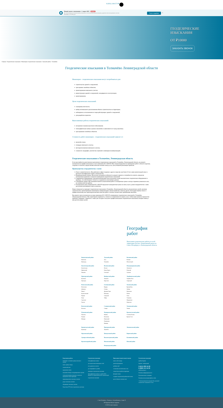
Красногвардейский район (88, 341)
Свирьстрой (129, 280)
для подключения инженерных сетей (96, 363)
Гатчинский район (109, 284)
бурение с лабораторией (144, 363)
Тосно (128, 295)
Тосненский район (132, 284)
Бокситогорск (84, 268)
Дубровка (83, 289)
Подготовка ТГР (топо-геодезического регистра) (73, 387)
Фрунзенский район (86, 333)
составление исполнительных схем (120, 368)
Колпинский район (132, 257)
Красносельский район (133, 312)
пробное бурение (142, 360)
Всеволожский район (87, 284)
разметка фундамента (118, 363)
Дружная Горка (107, 291)
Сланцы (105, 308)
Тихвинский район (132, 306)
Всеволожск (84, 287)
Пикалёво (83, 272)
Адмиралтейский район (88, 337)
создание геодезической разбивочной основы (123, 376)
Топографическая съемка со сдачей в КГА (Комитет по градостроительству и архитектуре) (98, 374)
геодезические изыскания (93, 377)
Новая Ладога (107, 270)
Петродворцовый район (133, 265)
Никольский (106, 319)
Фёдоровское (129, 300)
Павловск (83, 314)
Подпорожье (106, 321)
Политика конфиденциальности (145, 372)
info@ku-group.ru (142, 370)
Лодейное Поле (130, 278)
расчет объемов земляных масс (120, 379)
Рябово (128, 293)
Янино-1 (83, 291)
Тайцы (105, 297)
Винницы (106, 323)
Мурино (83, 295)
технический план (66, 367)
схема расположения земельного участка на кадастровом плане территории (72, 376)
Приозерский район (86, 276)
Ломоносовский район (133, 327)
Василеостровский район (111, 337)
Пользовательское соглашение (145, 375)
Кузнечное (83, 278)
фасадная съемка (117, 374)
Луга (105, 259)
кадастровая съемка (67, 370)
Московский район (109, 341)
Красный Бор (129, 287)
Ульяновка (129, 297)
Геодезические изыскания (94, 358)
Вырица (105, 287)
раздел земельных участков (69, 381)
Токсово (83, 302)
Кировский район (132, 333)
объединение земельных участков (70, 384)
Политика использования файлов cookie (147, 378)
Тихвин (128, 308)
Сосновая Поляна (130, 314)
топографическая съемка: (93, 360)
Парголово (106, 280)
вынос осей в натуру (117, 360)
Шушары (83, 319)
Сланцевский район (109, 306)
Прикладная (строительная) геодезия (122, 358)
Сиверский (106, 295)
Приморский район (109, 327)
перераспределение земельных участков (71, 379)
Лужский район (108, 257)
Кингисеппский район (87, 257)
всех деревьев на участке (93, 366)
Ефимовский (84, 270)
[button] (121, 4)
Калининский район (132, 337)
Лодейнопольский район (133, 276)
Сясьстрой (106, 272)
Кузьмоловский (84, 293)
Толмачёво (106, 261)
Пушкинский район (86, 312)
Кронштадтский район (87, 327)
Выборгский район (109, 276)
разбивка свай (116, 366)
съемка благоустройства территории (121, 371)
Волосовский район (86, 306)
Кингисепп (83, 259)
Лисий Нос (106, 329)
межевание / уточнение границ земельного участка (72, 361)
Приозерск (83, 280)
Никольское (129, 291)
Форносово (129, 302)
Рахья (82, 297)
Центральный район (109, 333)
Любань (128, 289)
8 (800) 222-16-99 (144, 368)
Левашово (106, 278)
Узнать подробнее (154, 13)
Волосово (83, 308)
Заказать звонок (182, 48)
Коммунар (106, 293)
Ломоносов (129, 268)
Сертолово (83, 300)
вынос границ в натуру (68, 364)
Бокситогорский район (87, 265)
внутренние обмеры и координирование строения (73, 372)
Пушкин (83, 316)
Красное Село (130, 316)
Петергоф (129, 270)
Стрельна (129, 272)
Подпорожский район (110, 312)
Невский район (131, 341)
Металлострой (130, 261)
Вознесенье (106, 316)
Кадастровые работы (68, 358)
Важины (106, 314)
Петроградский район (110, 345)
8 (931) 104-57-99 (112, 4)
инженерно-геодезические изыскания (96, 371)
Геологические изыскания (145, 358)
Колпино (128, 259)
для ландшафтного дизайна (94, 368)
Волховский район (109, 265)
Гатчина (105, 289)
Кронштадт (83, 329)
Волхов (105, 268)
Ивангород (83, 261)
